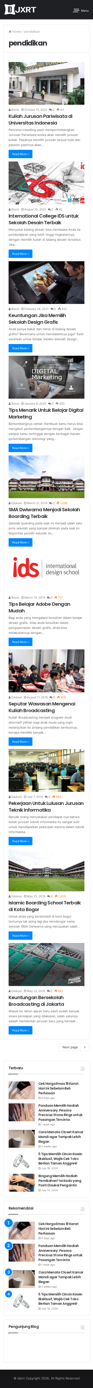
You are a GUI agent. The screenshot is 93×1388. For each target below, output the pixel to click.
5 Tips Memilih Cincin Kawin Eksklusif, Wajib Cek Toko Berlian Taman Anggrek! (60, 1159)
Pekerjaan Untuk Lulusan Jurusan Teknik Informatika (46, 806)
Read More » (20, 154)
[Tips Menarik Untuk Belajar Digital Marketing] (46, 377)
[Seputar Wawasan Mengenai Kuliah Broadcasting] (46, 670)
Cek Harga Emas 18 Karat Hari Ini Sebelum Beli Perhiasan (58, 1088)
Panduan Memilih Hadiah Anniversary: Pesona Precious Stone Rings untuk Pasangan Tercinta (60, 1112)
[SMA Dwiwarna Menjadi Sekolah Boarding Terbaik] (46, 476)
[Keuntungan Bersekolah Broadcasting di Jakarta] (46, 964)
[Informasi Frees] (20, 10)
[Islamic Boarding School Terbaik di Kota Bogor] (46, 870)
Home (16, 31)
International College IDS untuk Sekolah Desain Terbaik (43, 219)
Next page (70, 1047)
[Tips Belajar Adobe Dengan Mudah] (46, 571)
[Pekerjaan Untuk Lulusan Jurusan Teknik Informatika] (46, 770)
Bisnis (15, 109)
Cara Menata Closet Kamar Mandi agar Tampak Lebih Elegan (60, 1137)
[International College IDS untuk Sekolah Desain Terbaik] (46, 183)
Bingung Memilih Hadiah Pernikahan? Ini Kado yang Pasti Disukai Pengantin (59, 1181)
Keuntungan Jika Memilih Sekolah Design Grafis (37, 318)
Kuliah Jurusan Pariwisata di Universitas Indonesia (40, 119)
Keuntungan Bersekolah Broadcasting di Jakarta (36, 1000)
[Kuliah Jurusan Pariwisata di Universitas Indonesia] (46, 83)
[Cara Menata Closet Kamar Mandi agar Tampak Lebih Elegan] (22, 1139)
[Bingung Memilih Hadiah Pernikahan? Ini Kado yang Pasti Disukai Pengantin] (22, 1183)
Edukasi (16, 503)
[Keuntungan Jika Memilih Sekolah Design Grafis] (46, 282)
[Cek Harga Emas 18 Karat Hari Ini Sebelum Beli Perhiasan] (22, 1090)
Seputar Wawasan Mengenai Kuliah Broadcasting (42, 707)
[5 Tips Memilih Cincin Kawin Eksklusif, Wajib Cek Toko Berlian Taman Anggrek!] (22, 1161)
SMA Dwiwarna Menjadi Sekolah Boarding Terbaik (44, 513)
